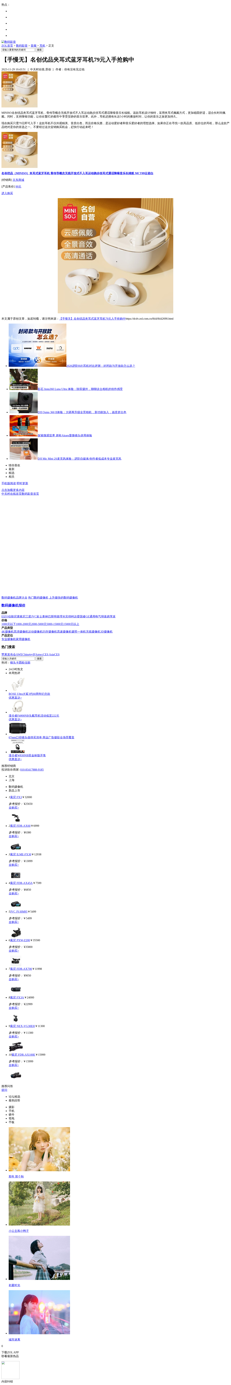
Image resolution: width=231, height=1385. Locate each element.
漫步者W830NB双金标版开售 (27, 755)
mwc (40, 654)
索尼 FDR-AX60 (20, 825)
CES (57, 654)
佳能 (11, 616)
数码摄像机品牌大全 (14, 597)
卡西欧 (20, 662)
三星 (28, 616)
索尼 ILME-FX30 (20, 854)
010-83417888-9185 (32, 769)
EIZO (4, 616)
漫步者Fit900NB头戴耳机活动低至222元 (34, 715)
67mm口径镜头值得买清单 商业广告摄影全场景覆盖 (41, 737)
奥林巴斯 (48, 616)
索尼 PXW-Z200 (20, 940)
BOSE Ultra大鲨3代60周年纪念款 (29, 693)
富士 (39, 616)
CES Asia (48, 654)
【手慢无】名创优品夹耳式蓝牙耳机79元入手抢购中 (92, 318)
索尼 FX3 (16, 797)
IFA (35, 654)
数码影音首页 (30, 493)
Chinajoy (27, 654)
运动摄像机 (35, 631)
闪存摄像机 (50, 631)
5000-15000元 (55, 624)
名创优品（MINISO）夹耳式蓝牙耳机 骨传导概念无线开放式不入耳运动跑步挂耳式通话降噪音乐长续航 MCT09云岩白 (77, 173)
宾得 (68, 616)
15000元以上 (71, 624)
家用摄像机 (23, 639)
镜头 (13, 662)
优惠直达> (15, 697)
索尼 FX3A (17, 997)
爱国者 (81, 616)
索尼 (22, 616)
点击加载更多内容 (13, 489)
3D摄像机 (106, 631)
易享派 (111, 616)
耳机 (42, 45)
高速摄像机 (64, 631)
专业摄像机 (8, 639)
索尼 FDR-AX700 (21, 968)
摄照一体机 (78, 631)
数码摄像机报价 (13, 605)
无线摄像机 (93, 631)
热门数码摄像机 (38, 597)
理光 (62, 616)
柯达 (74, 616)
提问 (4, 1089)
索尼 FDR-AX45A (21, 883)
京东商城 (18, 179)
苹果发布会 (8, 654)
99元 (18, 186)
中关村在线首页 (11, 493)
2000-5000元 (39, 624)
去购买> (14, 807)
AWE (19, 654)
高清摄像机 (21, 631)
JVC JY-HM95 (18, 911)
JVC (33, 616)
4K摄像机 (7, 631)
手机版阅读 (8, 483)
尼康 (17, 616)
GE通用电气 (93, 616)
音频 (33, 45)
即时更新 (22, 483)
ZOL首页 (7, 45)
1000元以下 (8, 624)
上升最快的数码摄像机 (63, 597)
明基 (57, 616)
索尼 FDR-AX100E (23, 1054)
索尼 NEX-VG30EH (22, 1026)
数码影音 (22, 45)
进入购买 (7, 193)
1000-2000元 (23, 624)
